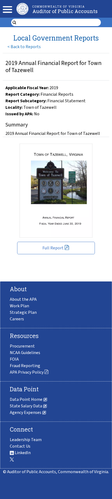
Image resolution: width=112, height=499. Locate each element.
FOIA (14, 359)
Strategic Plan (23, 312)
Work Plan (19, 306)
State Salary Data (26, 406)
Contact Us (20, 446)
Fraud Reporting (25, 366)
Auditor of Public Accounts (65, 11)
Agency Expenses (26, 413)
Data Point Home (26, 399)
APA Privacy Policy (26, 372)
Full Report (53, 248)
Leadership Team (26, 440)
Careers (17, 319)
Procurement (22, 346)
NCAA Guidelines (25, 353)
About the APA (23, 299)
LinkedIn (22, 453)
